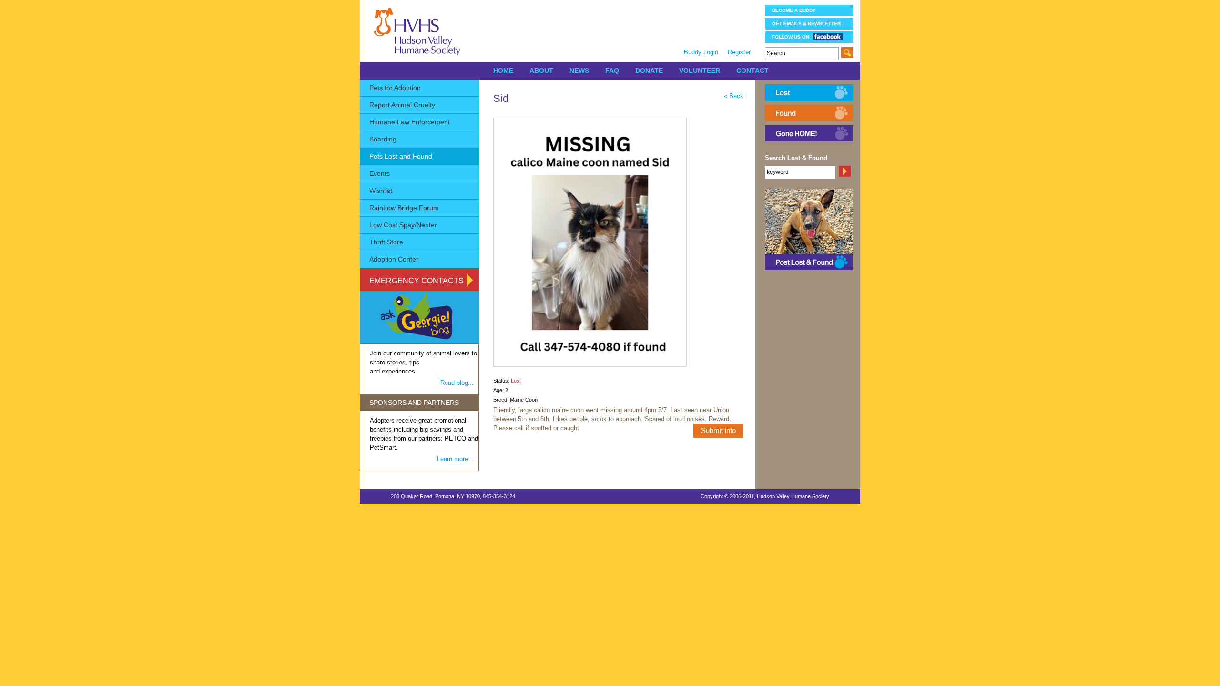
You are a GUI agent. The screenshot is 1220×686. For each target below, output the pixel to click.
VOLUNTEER (699, 70)
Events (379, 173)
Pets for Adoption (395, 87)
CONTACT (752, 70)
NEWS (579, 70)
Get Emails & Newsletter (806, 23)
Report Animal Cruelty (402, 105)
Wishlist (380, 190)
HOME (503, 70)
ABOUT (541, 70)
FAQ (612, 70)
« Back (733, 96)
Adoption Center (393, 259)
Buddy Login (701, 52)
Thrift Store (386, 242)
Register (739, 52)
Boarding (382, 139)
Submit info (718, 430)
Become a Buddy (794, 10)
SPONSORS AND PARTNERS (414, 402)
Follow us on (790, 37)
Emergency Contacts (416, 281)
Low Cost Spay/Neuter (403, 225)
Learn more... (455, 459)
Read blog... (457, 382)
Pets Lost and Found (400, 156)
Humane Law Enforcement (409, 122)
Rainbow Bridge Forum (404, 208)
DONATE (649, 70)
